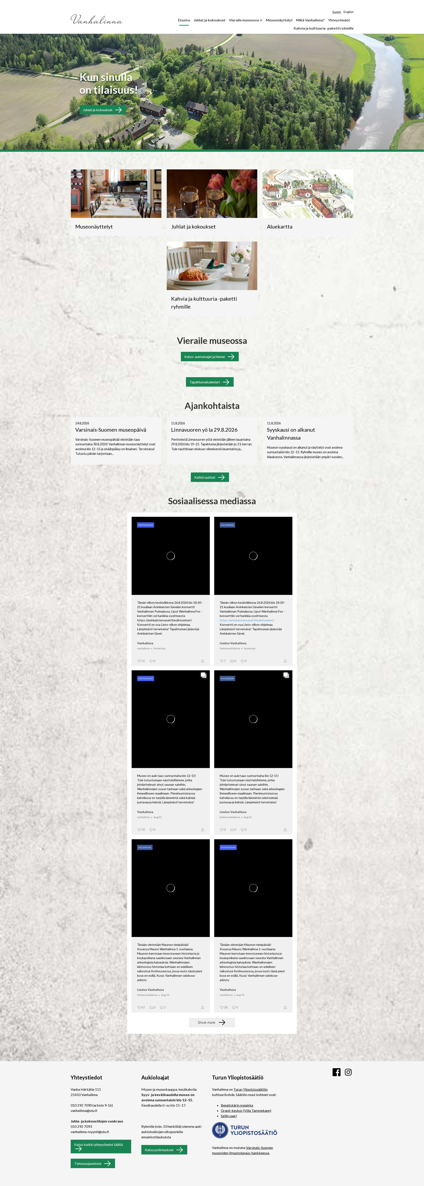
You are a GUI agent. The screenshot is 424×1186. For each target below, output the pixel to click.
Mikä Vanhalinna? (310, 20)
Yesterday (159, 648)
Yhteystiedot (339, 20)
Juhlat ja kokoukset (209, 20)
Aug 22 (157, 817)
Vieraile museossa (244, 20)
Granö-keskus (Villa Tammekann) (246, 1110)
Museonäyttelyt (279, 20)
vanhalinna (143, 648)
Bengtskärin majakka (237, 1105)
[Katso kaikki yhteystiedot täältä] (103, 1149)
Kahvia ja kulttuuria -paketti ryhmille (324, 28)
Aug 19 (165, 995)
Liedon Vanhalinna (233, 643)
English (349, 12)
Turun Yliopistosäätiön (250, 1089)
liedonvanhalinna (230, 648)
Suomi (336, 12)
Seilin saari (229, 1116)
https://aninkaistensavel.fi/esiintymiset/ (247, 620)
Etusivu (184, 20)
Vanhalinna (145, 643)
